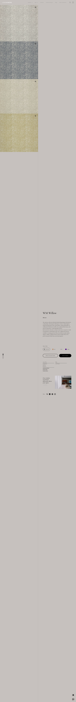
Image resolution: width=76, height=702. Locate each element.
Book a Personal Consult (50, 355)
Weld (61, 349)
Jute (54, 349)
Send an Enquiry (65, 355)
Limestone (47, 349)
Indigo (68, 349)
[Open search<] (70, 2)
